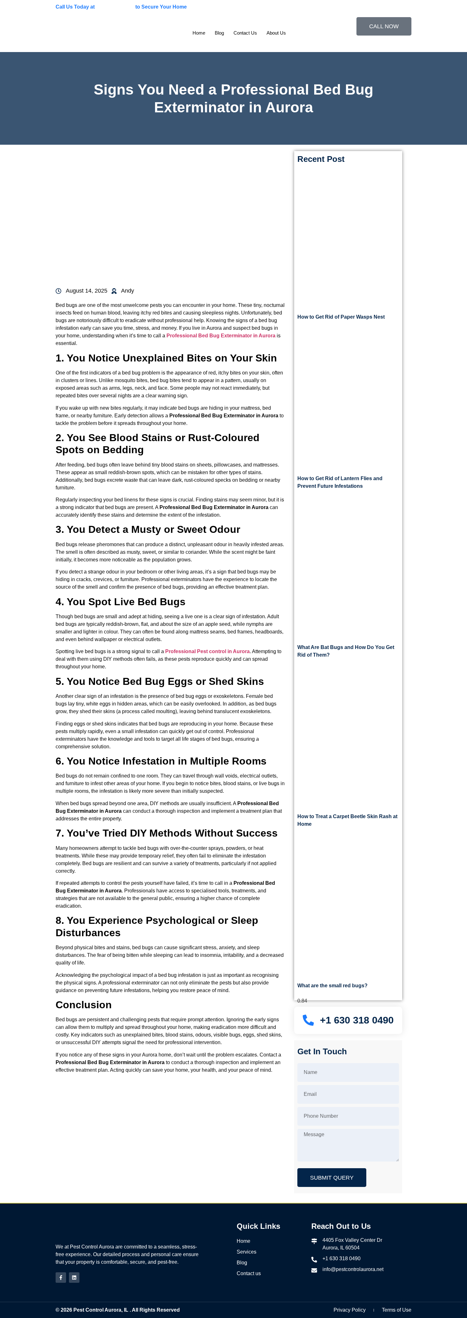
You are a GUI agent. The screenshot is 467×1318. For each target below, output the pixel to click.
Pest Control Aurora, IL (100, 1310)
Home (199, 33)
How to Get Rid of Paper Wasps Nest (341, 317)
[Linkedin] (74, 1277)
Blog (219, 33)
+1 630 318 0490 (115, 7)
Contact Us (245, 33)
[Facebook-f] (61, 1277)
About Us (276, 33)
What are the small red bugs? (332, 985)
